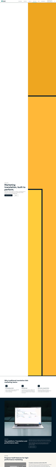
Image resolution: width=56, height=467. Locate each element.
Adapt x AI (30, 1)
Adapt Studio (34, 1)
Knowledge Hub (43, 1)
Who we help (20, 1)
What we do (25, 1)
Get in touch (49, 1)
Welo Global (33, 442)
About (39, 1)
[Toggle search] (54, 1)
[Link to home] (3, 1)
